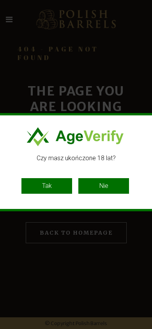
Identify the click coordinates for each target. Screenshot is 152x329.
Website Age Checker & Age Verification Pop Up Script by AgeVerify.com (142, 327)
